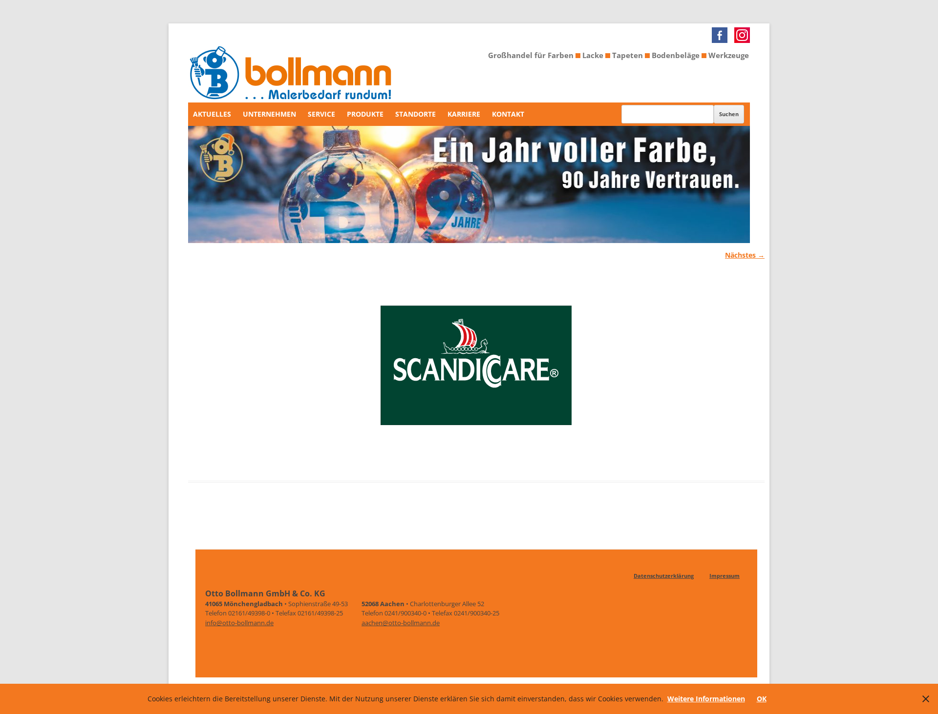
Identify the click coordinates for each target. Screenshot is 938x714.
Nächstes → (745, 255)
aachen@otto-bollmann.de (401, 622)
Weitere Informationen (706, 698)
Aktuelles (212, 114)
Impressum (724, 575)
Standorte (415, 114)
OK (762, 698)
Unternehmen (269, 114)
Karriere (464, 114)
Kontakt (508, 114)
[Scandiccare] (476, 371)
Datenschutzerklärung (664, 575)
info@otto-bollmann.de (239, 622)
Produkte (365, 114)
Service (321, 114)
